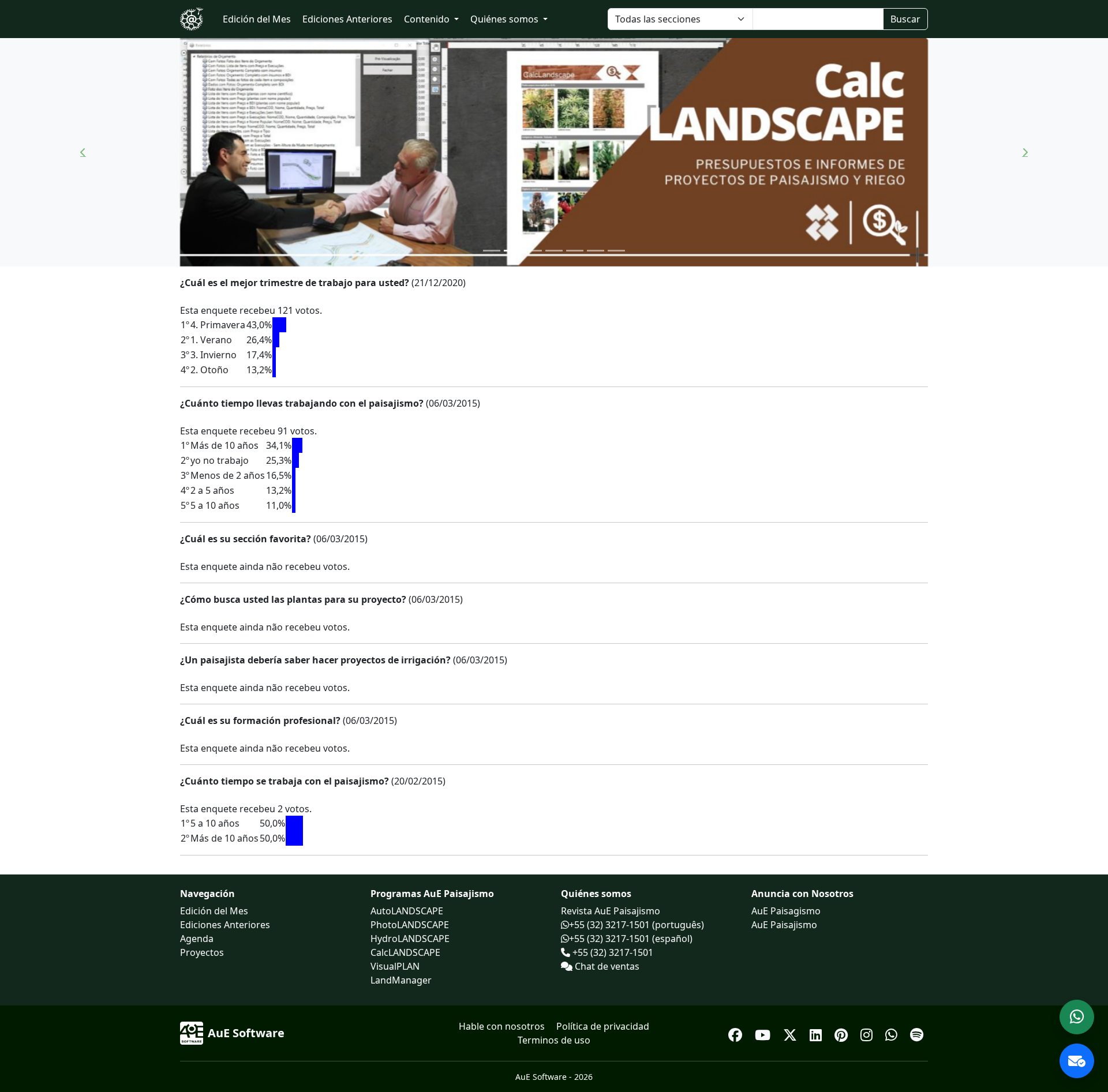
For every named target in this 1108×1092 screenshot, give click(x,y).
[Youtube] (764, 1032)
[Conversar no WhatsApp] (1077, 1017)
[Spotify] (916, 1032)
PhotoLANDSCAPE (409, 924)
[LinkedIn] (817, 1032)
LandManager (401, 980)
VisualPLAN (395, 966)
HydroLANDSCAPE (410, 938)
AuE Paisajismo (784, 924)
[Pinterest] (842, 1032)
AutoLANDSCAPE (406, 911)
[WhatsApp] (893, 1032)
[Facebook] (737, 1032)
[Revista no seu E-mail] (1077, 1061)
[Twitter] (791, 1032)
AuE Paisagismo (786, 911)
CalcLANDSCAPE (405, 952)
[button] (83, 152)
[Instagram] (868, 1032)
